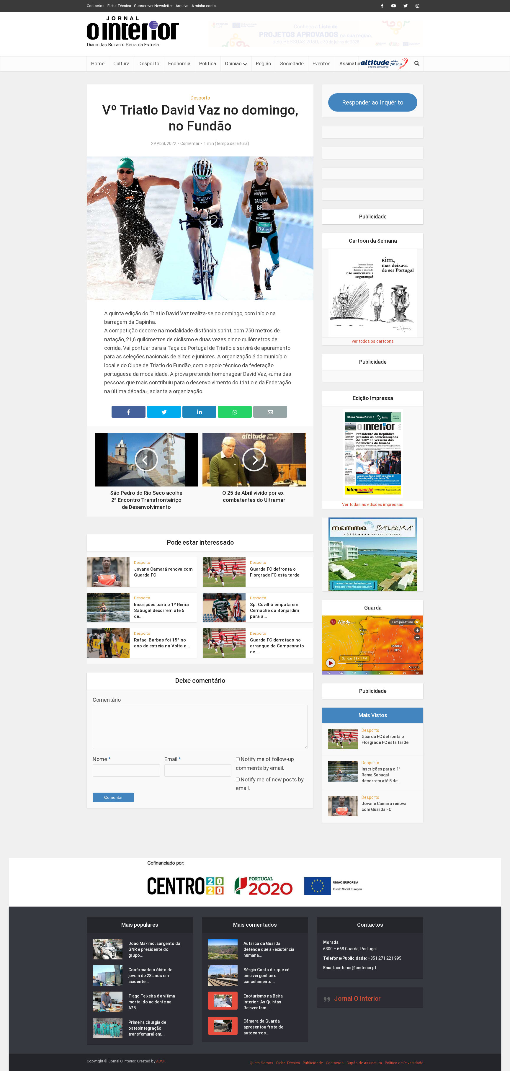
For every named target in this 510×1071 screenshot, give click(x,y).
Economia (179, 63)
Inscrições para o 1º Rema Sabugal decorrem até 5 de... (161, 610)
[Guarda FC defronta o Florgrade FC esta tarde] (345, 739)
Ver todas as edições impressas (372, 504)
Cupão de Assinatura (364, 1063)
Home (97, 63)
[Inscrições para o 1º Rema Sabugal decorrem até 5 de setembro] (345, 771)
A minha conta (204, 6)
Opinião (233, 63)
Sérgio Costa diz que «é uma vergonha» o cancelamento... (266, 975)
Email (172, 759)
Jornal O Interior (357, 998)
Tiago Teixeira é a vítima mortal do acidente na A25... (151, 1002)
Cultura (121, 63)
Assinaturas (352, 63)
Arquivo (182, 6)
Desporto (148, 63)
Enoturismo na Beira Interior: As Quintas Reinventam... (263, 1002)
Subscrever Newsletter (153, 6)
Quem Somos (261, 1063)
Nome (102, 759)
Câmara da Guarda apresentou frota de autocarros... (263, 1027)
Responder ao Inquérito (372, 102)
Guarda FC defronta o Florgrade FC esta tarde (385, 739)
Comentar (190, 143)
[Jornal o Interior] (133, 28)
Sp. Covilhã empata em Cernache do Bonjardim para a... (274, 610)
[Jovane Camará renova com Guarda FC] (345, 806)
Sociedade (292, 63)
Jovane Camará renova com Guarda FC (384, 806)
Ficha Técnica (119, 6)
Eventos (322, 63)
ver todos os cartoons (373, 341)
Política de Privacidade (404, 1063)
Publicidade (313, 1063)
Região (263, 63)
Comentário (107, 700)
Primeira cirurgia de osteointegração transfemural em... (147, 1028)
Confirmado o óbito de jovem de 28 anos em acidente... (150, 975)
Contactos (95, 6)
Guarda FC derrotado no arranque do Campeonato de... (277, 646)
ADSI (160, 1061)
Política (207, 63)
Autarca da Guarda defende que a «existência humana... (268, 949)
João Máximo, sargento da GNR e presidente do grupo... (154, 949)
